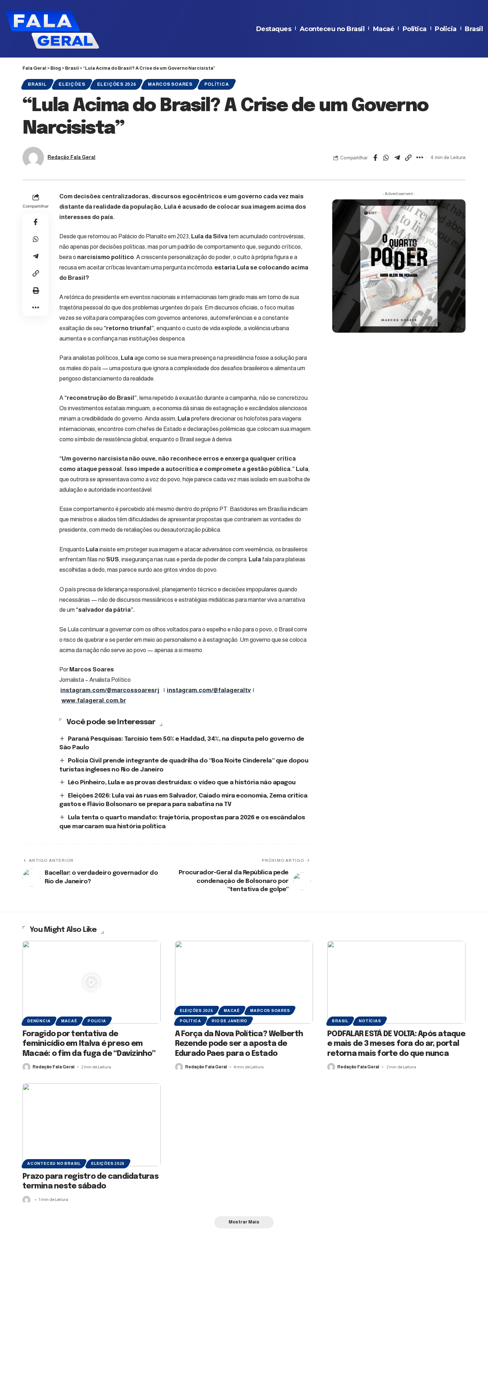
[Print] (35, 290)
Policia (446, 29)
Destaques (274, 29)
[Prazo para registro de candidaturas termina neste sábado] (92, 1124)
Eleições (72, 84)
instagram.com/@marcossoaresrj (109, 690)
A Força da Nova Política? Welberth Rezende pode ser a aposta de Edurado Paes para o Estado (239, 1044)
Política (415, 29)
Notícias (370, 1021)
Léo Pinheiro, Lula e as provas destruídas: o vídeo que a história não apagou (182, 783)
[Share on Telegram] (397, 157)
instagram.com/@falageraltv (209, 690)
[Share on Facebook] (375, 157)
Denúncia (38, 1021)
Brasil (474, 29)
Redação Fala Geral (71, 157)
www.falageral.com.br (93, 700)
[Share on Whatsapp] (386, 157)
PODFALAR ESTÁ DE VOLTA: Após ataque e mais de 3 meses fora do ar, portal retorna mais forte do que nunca (396, 1044)
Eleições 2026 (116, 84)
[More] (419, 157)
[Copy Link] (408, 157)
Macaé (383, 29)
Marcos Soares (170, 84)
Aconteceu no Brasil (332, 29)
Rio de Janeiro (229, 1021)
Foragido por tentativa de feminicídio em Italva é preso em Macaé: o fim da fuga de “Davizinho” (89, 1044)
